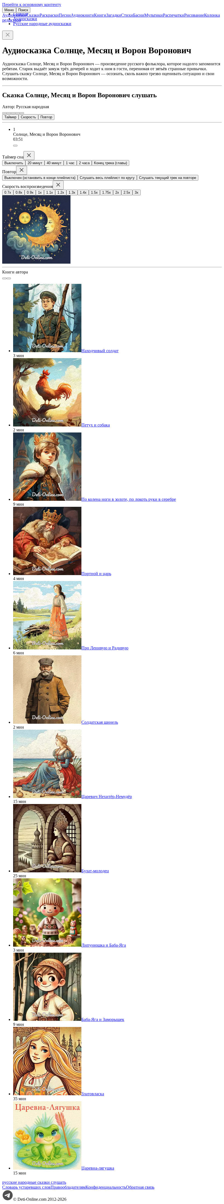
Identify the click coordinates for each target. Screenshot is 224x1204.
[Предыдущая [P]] (4, 113)
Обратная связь (140, 1187)
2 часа (84, 163)
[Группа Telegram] (7, 1199)
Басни (138, 15)
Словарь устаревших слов (26, 1187)
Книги (100, 15)
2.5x (126, 192)
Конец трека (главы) (110, 163)
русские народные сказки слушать (34, 1182)
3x (136, 192)
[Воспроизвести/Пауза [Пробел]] (13, 113)
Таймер (10, 117)
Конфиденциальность (106, 1187)
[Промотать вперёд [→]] (17, 113)
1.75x (106, 192)
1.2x (60, 192)
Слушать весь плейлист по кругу (107, 178)
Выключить (13, 163)
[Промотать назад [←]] (9, 113)
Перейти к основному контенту (31, 4)
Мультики (153, 15)
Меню (9, 10)
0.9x (30, 192)
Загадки (113, 15)
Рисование (194, 15)
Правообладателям (68, 1187)
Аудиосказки (14, 15)
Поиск (23, 10)
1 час (70, 163)
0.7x (7, 192)
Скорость (28, 117)
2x (117, 192)
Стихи (127, 15)
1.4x (83, 192)
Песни (65, 15)
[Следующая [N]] (22, 113)
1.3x (72, 192)
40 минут (54, 163)
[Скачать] (15, 145)
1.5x (94, 192)
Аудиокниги (82, 15)
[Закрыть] (7, 35)
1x (40, 192)
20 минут (35, 163)
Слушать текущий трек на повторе (167, 178)
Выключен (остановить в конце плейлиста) (39, 178)
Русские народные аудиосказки (42, 23)
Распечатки (173, 15)
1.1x (49, 192)
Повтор (46, 117)
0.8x (19, 192)
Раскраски (49, 15)
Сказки (33, 15)
